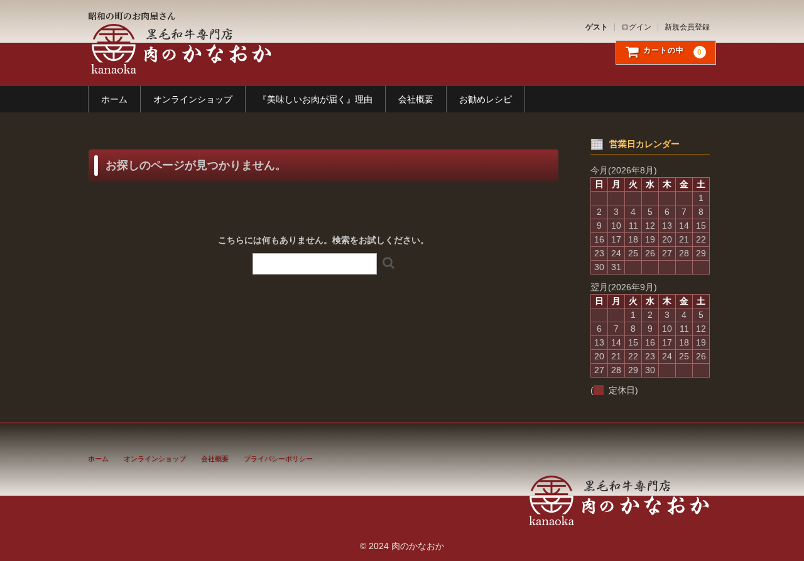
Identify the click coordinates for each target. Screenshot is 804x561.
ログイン (636, 27)
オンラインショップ (192, 99)
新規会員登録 (687, 27)
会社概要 (415, 99)
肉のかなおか (179, 49)
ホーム (114, 99)
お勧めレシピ (485, 99)
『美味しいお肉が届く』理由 (315, 99)
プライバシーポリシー (278, 458)
